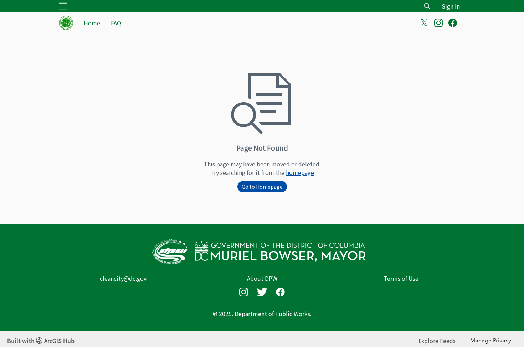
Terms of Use (401, 278)
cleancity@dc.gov (123, 278)
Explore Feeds (437, 340)
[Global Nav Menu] (63, 6)
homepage (300, 172)
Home (92, 23)
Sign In (451, 6)
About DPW (262, 278)
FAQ (116, 23)
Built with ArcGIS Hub (41, 340)
